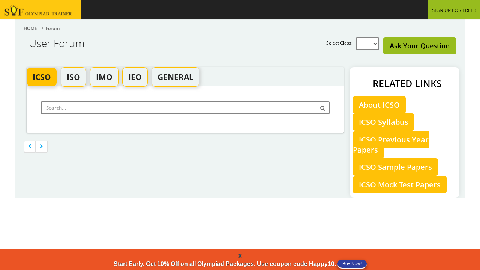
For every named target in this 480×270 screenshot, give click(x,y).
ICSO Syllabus (383, 122)
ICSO (42, 77)
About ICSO (379, 105)
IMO (104, 77)
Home (30, 28)
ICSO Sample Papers (395, 167)
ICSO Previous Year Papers (391, 145)
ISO (73, 77)
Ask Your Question (420, 45)
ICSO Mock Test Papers (400, 185)
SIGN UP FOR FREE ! (454, 10)
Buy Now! (352, 263)
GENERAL (176, 77)
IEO (135, 77)
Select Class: (341, 43)
